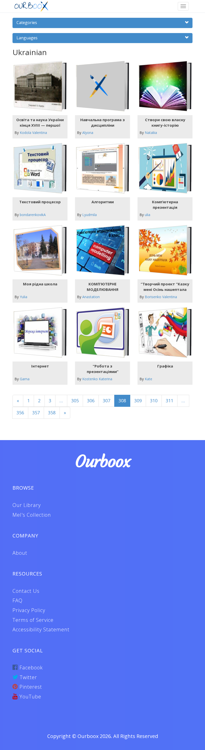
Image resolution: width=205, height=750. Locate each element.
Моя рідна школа (40, 283)
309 (138, 401)
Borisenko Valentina (161, 296)
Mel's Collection (31, 514)
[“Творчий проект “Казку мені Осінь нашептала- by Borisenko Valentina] (163, 250)
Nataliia (151, 132)
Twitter (27, 677)
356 (20, 413)
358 (52, 413)
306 (90, 401)
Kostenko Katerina (97, 379)
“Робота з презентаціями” (102, 368)
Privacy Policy (28, 610)
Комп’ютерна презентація (165, 204)
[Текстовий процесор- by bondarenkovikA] (38, 168)
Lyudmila (89, 214)
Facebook (30, 667)
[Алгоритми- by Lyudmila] (100, 168)
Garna (25, 379)
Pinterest (30, 686)
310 (154, 401)
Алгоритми (103, 201)
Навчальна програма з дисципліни (102, 122)
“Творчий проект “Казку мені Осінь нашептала (165, 286)
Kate (148, 379)
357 (36, 413)
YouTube (29, 696)
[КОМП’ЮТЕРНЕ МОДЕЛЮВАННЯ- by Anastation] (100, 250)
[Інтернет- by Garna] (38, 332)
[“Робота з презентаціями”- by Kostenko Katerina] (100, 332)
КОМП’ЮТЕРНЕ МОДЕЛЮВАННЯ (102, 286)
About (19, 552)
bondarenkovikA (33, 214)
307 (106, 401)
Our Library (26, 505)
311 (169, 401)
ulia (147, 214)
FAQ (17, 600)
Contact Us (26, 591)
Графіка (165, 365)
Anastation (91, 296)
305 (75, 401)
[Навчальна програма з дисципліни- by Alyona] (100, 86)
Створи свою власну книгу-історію (165, 122)
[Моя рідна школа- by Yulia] (38, 250)
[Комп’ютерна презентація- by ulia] (163, 168)
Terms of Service (33, 620)
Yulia (23, 296)
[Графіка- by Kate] (163, 332)
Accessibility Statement (41, 629)
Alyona (87, 132)
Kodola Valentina (33, 132)
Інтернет (40, 365)
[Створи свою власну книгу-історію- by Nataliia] (163, 86)
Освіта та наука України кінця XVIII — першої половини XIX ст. (40, 122)
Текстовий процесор (40, 201)
